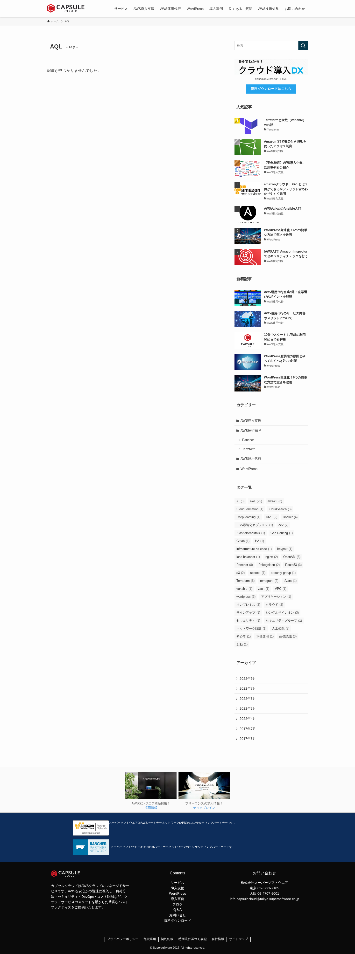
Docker (290, 517)
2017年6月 (248, 739)
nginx (271, 557)
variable (244, 588)
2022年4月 (248, 719)
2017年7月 (248, 729)
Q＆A (177, 910)
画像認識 (288, 636)
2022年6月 (248, 698)
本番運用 (265, 636)
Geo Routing (281, 533)
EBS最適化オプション (254, 525)
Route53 (293, 565)
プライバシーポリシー (122, 939)
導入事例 (177, 899)
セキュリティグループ (284, 620)
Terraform (249, 449)
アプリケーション (276, 596)
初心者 (243, 636)
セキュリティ (248, 620)
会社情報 (218, 939)
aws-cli (275, 501)
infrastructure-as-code (254, 549)
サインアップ (248, 612)
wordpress (246, 596)
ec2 (283, 525)
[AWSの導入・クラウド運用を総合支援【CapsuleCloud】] (67, 9)
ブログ (177, 904)
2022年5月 (248, 708)
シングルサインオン (282, 612)
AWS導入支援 (251, 420)
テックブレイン (204, 808)
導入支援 (177, 888)
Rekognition (269, 565)
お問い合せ (177, 915)
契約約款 (167, 939)
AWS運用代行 (251, 458)
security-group (283, 573)
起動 (242, 644)
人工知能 (280, 628)
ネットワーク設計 (251, 628)
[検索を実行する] (303, 45)
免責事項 (149, 939)
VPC (280, 588)
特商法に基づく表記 (192, 939)
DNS (271, 517)
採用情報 (151, 808)
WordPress (249, 469)
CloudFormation (249, 509)
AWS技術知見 (251, 430)
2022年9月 (248, 678)
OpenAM (291, 557)
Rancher (248, 440)
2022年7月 (248, 688)
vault (263, 588)
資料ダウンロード (177, 920)
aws (256, 501)
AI (240, 501)
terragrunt (269, 581)
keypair (284, 549)
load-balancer (248, 557)
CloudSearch (280, 509)
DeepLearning (248, 517)
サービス (177, 883)
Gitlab (242, 541)
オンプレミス (248, 604)
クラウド (274, 604)
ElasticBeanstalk (250, 533)
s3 (240, 573)
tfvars (290, 581)
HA (259, 541)
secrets (257, 573)
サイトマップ (238, 939)
